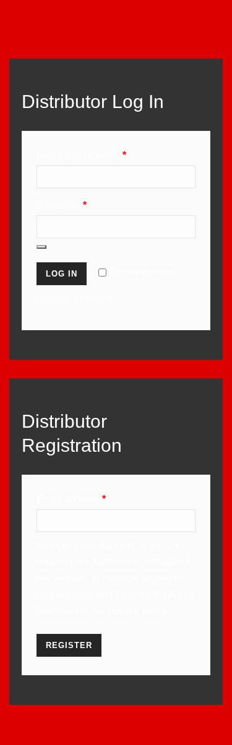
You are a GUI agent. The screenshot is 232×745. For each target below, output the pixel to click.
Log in (61, 273)
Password (62, 205)
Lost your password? (75, 297)
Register (69, 645)
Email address (71, 499)
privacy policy (137, 611)
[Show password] (41, 247)
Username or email (81, 155)
